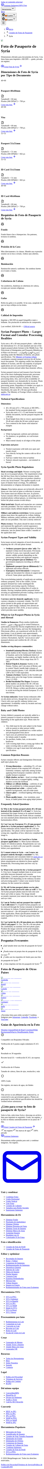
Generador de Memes (14, 1342)
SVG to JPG (11, 1303)
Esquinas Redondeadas (15, 1278)
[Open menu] (3, 23)
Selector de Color (12, 1270)
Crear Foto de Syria (11, 67)
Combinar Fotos (12, 1197)
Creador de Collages (14, 1206)
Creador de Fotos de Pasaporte (20, 33)
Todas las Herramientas (15, 1358)
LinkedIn (24, 1017)
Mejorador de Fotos (13, 1432)
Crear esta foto (6, 105)
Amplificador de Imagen (15, 1434)
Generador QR (11, 1349)
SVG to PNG (11, 1297)
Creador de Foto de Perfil (15, 1247)
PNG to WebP (11, 1420)
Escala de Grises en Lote (15, 1333)
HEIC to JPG (11, 1411)
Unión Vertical (11, 1201)
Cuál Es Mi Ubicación (14, 1402)
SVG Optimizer (12, 1299)
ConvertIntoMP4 (12, 1393)
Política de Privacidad (14, 1377)
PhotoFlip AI (11, 1395)
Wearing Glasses (7, 1030)
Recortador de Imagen (14, 1259)
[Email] (22, 1187)
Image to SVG (11, 1308)
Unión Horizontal (12, 1199)
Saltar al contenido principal (11, 2)
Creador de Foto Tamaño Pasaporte (19, 1436)
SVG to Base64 (12, 1301)
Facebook (33, 1017)
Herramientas (6, 9)
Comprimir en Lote (13, 1324)
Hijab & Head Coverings (23, 1030)
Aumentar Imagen (13, 1233)
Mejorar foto (11, 1281)
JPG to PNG (11, 1416)
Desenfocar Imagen (13, 1267)
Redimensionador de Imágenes (18, 1265)
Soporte (9, 1365)
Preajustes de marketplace (16, 1222)
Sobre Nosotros (12, 1363)
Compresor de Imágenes (15, 1263)
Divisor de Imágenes (14, 1397)
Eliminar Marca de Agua (15, 1231)
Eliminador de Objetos (14, 1441)
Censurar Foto (11, 1276)
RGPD (8, 1384)
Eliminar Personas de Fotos (16, 1226)
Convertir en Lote (13, 1326)
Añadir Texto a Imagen (15, 1345)
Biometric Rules (27, 1032)
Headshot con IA (12, 1235)
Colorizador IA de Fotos (15, 1237)
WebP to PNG (11, 1418)
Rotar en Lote (11, 1331)
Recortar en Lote (12, 1328)
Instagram (16, 1017)
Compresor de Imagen (14, 1443)
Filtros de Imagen (12, 1272)
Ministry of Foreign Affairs (26, 357)
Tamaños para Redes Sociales (17, 1208)
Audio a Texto (11, 1400)
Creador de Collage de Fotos (17, 1445)
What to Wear (16, 1032)
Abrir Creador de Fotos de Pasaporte (18, 1127)
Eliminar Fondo (12, 1220)
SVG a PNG (11, 1452)
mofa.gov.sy (5, 394)
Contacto (9, 1367)
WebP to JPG (11, 1422)
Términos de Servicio (14, 1379)
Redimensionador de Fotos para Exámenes (22, 1287)
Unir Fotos (10, 1203)
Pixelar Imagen (11, 1274)
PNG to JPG (11, 1414)
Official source (29, 326)
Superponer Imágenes (14, 1210)
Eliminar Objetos (12, 1224)
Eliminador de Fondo (14, 1439)
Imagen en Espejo (13, 1285)
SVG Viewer (11, 1312)
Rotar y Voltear (12, 1261)
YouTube (4, 1019)
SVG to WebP (11, 1306)
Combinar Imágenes (13, 1447)
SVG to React (11, 1310)
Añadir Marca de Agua (15, 1347)
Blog (3, 12)
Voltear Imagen (12, 1283)
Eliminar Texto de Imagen (16, 1228)
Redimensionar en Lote (15, 1322)
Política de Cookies (13, 1381)
